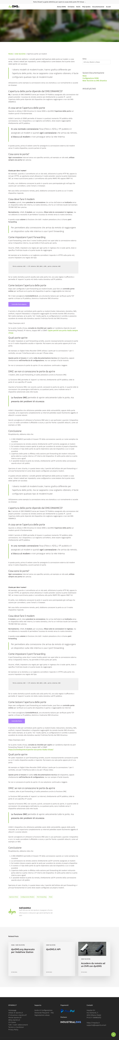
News (85, 76)
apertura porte (13, 897)
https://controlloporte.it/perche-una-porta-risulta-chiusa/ (30, 750)
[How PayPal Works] (67, 1012)
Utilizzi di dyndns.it (15, 1013)
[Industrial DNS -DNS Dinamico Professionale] (71, 1022)
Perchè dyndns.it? (14, 1018)
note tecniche (27, 38)
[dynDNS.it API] (59, 959)
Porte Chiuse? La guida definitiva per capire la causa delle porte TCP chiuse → (59, 2)
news (13, 945)
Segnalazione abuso (42, 1015)
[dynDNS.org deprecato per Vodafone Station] (24, 959)
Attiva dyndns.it (14, 1020)
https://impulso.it (93, 1023)
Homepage (12, 1010)
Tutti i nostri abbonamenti (18, 1025)
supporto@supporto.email (96, 1025)
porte (50, 897)
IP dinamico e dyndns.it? (17, 1015)
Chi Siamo (12, 1022)
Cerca (84, 59)
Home (10, 54)
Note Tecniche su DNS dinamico (95, 81)
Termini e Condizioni (16, 1027)
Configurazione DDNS (91, 78)
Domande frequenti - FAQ (44, 1013)
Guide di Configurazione (43, 1010)
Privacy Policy (13, 1030)
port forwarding (41, 897)
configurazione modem (27, 897)
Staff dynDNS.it (25, 908)
